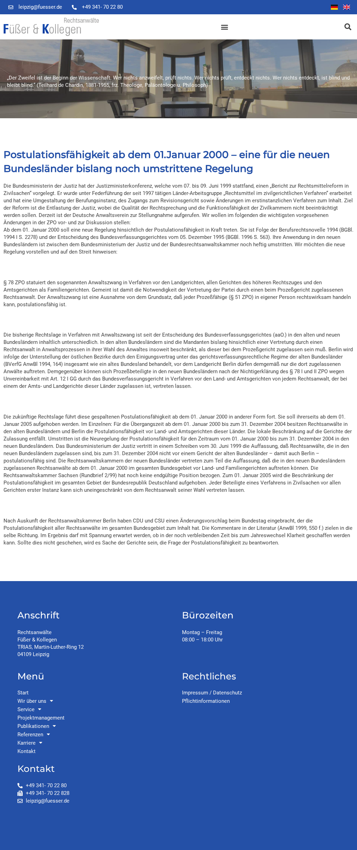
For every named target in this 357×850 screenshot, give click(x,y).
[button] (224, 27)
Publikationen (33, 726)
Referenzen (30, 734)
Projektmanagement (40, 718)
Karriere (26, 743)
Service (26, 709)
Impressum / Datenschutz (212, 693)
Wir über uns (31, 701)
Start (23, 693)
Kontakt (26, 751)
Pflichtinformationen (206, 701)
